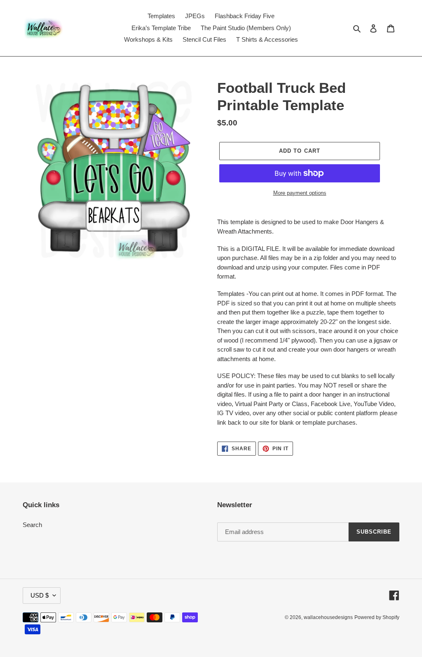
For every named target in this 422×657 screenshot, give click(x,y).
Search (32, 524)
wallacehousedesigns (328, 617)
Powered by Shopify (376, 617)
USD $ (39, 595)
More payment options (299, 193)
